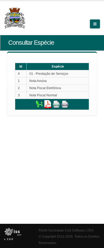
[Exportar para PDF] (47, 104)
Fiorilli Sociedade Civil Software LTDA (66, 230)
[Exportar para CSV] (56, 104)
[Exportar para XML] (65, 104)
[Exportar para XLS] (39, 104)
